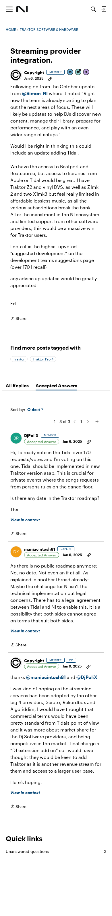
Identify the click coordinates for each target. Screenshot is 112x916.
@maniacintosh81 (46, 677)
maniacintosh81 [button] (39, 549)
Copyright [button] (34, 72)
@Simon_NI (35, 93)
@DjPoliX (86, 677)
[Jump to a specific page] (97, 421)
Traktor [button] (19, 359)
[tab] (17, 385)
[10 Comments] (78, 72)
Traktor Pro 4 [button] (43, 359)
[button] (16, 75)
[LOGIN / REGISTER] (104, 9)
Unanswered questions (56, 851)
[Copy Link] (50, 78)
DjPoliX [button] (31, 435)
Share (18, 319)
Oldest (34, 409)
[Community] (22, 9)
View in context (25, 519)
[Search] (93, 9)
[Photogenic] (70, 72)
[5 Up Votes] (86, 72)
